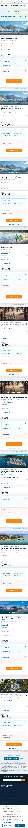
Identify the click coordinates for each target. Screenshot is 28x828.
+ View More (4, 253)
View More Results (11, 758)
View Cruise (14, 81)
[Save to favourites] (23, 23)
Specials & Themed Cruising (8, 799)
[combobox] (21, 758)
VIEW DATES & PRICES (14, 85)
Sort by (10, 11)
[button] (26, 23)
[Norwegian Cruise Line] (14, 2)
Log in (22, 1)
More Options (8, 825)
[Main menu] (1, 1)
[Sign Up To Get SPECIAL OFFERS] (23, 780)
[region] (14, 816)
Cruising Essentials (6, 795)
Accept (19, 825)
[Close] (25, 806)
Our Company (4, 803)
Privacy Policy (9, 822)
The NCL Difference (6, 791)
